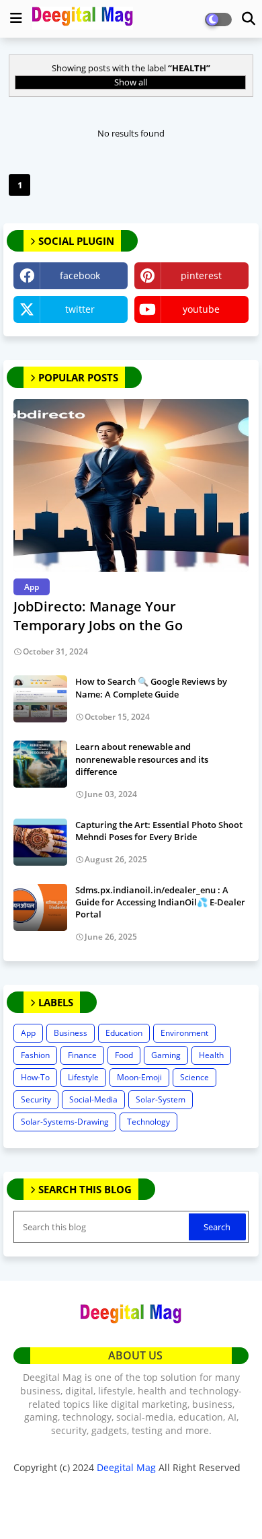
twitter (80, 309)
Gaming (166, 1055)
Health (211, 1055)
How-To (35, 1077)
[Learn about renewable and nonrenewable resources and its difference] (40, 764)
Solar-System (160, 1099)
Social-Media (93, 1099)
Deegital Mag (126, 1467)
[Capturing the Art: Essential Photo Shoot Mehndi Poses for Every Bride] (40, 842)
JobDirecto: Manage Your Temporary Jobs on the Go (98, 615)
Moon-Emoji (139, 1077)
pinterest (201, 275)
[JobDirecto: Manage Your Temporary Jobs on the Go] (131, 485)
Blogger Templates (109, 1485)
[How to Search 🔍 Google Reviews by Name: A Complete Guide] (40, 698)
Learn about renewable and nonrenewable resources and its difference (141, 759)
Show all (130, 82)
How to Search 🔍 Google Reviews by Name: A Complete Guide (151, 687)
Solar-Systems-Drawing (65, 1121)
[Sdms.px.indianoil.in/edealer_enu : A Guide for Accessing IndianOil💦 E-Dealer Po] (40, 907)
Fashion (35, 1055)
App (28, 1033)
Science (194, 1077)
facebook (80, 275)
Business (70, 1033)
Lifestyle (83, 1077)
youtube (201, 309)
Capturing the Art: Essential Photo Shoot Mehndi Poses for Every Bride (159, 831)
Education (123, 1033)
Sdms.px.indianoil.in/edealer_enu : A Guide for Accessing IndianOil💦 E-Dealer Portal (160, 902)
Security (36, 1099)
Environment (184, 1033)
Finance (82, 1055)
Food (124, 1055)
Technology (148, 1121)
